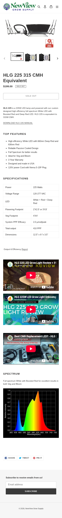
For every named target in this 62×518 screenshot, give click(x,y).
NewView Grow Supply (34, 509)
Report (25, 249)
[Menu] (57, 6)
